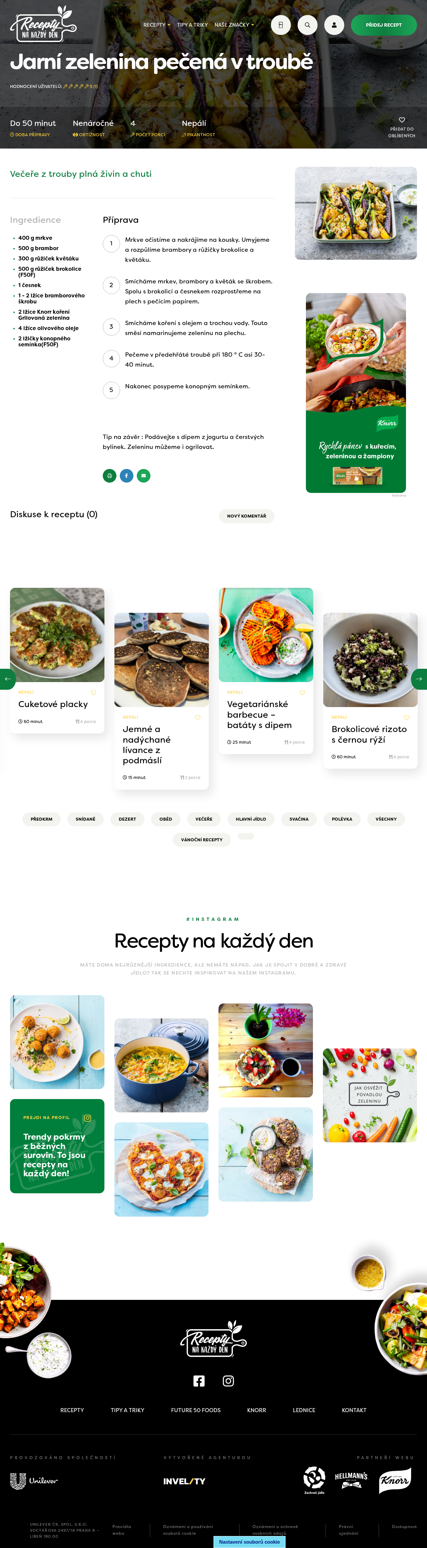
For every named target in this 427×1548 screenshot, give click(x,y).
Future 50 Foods (196, 1410)
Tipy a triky (192, 25)
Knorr (256, 1410)
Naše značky (232, 25)
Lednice (304, 1410)
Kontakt (354, 1410)
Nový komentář (246, 516)
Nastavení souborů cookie (249, 1542)
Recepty (154, 25)
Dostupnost (404, 1526)
